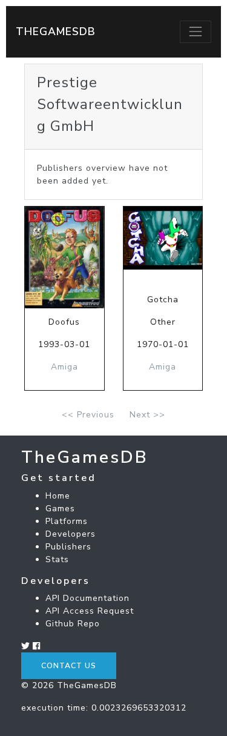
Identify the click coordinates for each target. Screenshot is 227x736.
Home (57, 496)
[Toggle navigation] (195, 31)
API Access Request (89, 611)
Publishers (68, 546)
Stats (57, 559)
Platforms (66, 521)
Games (60, 508)
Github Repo (72, 623)
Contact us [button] (68, 666)
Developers (70, 534)
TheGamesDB (56, 31)
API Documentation (87, 598)
